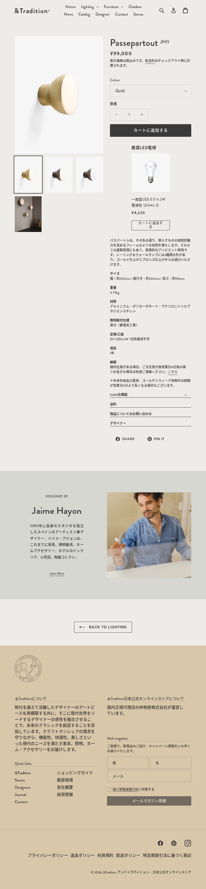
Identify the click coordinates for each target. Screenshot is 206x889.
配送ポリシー (128, 855)
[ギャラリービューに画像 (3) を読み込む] (90, 174)
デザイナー (118, 423)
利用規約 (105, 855)
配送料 (150, 61)
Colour (115, 80)
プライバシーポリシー (48, 855)
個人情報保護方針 (125, 789)
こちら (173, 372)
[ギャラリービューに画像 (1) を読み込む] (28, 174)
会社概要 (65, 787)
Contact (21, 802)
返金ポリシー (83, 855)
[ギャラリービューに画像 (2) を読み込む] (59, 174)
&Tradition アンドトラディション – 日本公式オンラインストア (147, 872)
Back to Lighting (107, 627)
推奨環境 (65, 780)
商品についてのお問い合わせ (131, 414)
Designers (22, 787)
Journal (20, 795)
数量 (113, 103)
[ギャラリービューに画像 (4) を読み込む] (28, 214)
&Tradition (23, 773)
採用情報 (65, 795)
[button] (89, 7)
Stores (20, 780)
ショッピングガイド (75, 773)
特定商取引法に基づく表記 (167, 855)
